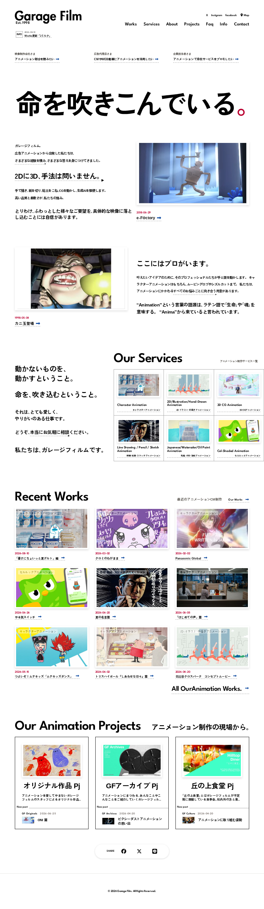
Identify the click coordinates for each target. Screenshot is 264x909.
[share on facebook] (124, 851)
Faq (209, 24)
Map (246, 15)
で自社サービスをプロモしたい (203, 59)
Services (152, 24)
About (172, 24)
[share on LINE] (155, 851)
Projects (192, 24)
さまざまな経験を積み (30, 160)
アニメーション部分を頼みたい (34, 59)
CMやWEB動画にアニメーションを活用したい (124, 59)
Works (131, 24)
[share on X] (139, 851)
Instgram (216, 15)
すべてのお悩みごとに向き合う (194, 290)
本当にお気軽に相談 (49, 432)
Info (223, 24)
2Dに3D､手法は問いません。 (59, 176)
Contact (241, 24)
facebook (231, 15)
